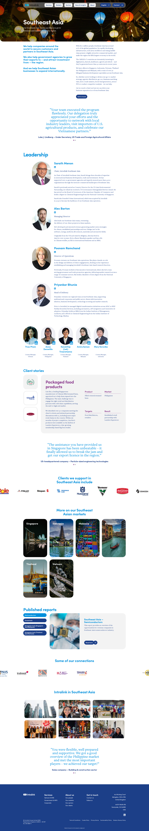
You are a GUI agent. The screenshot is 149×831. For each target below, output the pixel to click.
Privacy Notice (95, 820)
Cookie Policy (85, 820)
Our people (69, 798)
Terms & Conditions (74, 820)
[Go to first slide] (115, 125)
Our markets (69, 800)
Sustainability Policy (106, 820)
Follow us (90, 800)
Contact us (90, 798)
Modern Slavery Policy (119, 820)
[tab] (73, 140)
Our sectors (69, 803)
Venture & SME (49, 798)
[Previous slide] (33, 125)
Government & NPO (50, 800)
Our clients (69, 805)
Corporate (47, 803)
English (104, 5)
